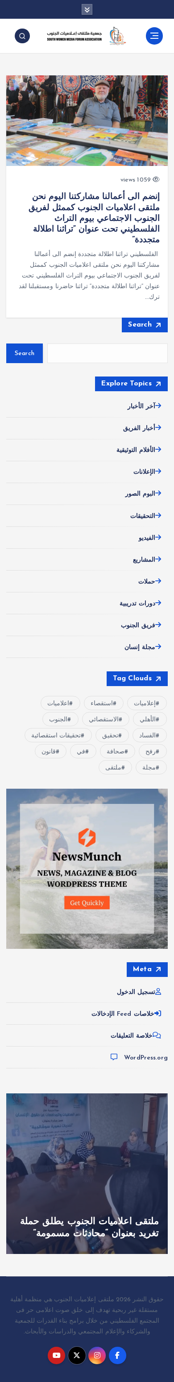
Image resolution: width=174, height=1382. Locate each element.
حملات (146, 582)
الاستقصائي (104, 719)
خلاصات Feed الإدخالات (122, 1014)
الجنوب (58, 719)
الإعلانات (144, 472)
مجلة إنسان (139, 647)
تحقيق (110, 735)
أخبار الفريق (139, 428)
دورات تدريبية (137, 603)
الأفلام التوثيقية (135, 450)
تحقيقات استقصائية (56, 735)
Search (140, 324)
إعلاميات (145, 703)
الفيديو (147, 538)
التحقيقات (142, 516)
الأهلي (148, 719)
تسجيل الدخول (136, 992)
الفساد (147, 735)
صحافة (115, 752)
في (81, 752)
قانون (48, 752)
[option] (87, 1173)
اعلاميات (58, 703)
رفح (150, 752)
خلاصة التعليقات (132, 1036)
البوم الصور (140, 494)
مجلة (149, 768)
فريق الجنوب (138, 625)
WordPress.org (146, 1058)
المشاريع (144, 560)
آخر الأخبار (141, 406)
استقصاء (102, 703)
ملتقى (113, 768)
